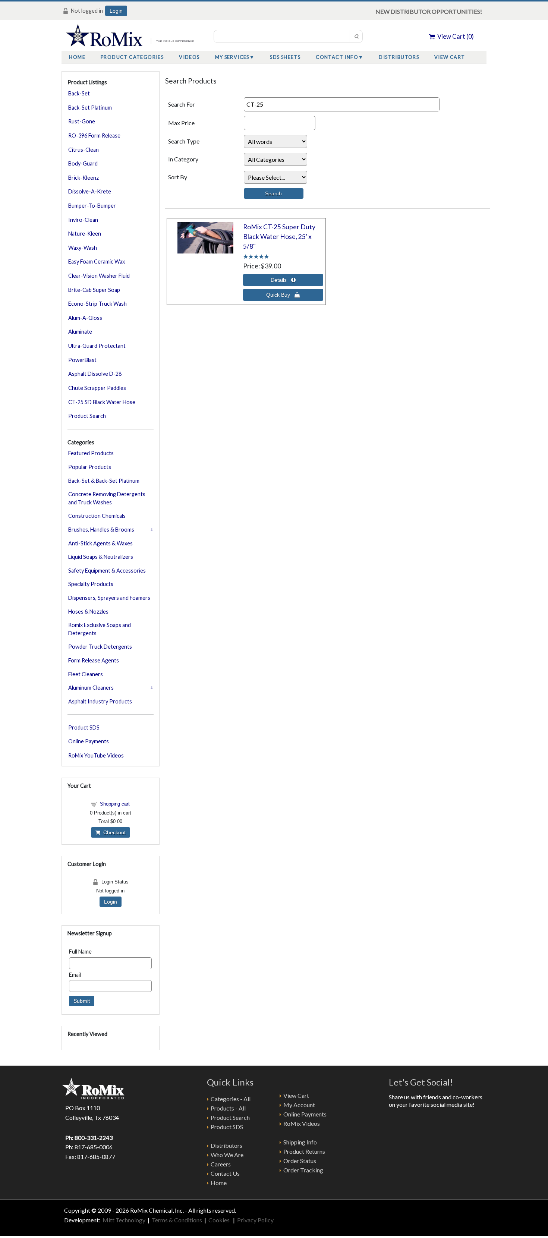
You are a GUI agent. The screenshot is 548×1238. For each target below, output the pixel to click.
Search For (181, 104)
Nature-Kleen (84, 233)
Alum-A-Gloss (85, 318)
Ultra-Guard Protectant (97, 346)
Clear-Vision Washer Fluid (99, 276)
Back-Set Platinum (90, 107)
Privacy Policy (255, 1219)
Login (116, 10)
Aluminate (80, 331)
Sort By (177, 176)
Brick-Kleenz (83, 177)
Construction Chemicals (97, 516)
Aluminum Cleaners (91, 687)
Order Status (299, 1160)
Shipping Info (300, 1142)
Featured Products (91, 453)
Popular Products (89, 467)
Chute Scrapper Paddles (97, 388)
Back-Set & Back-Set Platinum (103, 481)
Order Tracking (303, 1170)
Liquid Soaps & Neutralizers (100, 557)
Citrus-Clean (83, 150)
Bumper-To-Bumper (92, 205)
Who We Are (227, 1154)
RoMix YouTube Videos (96, 755)
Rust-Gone (81, 121)
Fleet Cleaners (85, 674)
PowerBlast (82, 360)
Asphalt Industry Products (100, 701)
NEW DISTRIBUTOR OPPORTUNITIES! (428, 11)
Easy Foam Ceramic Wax (96, 261)
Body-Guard (83, 163)
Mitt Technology (123, 1219)
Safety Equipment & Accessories (107, 570)
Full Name (80, 951)
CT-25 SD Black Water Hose (101, 402)
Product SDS (84, 727)
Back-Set (79, 93)
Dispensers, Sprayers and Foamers (109, 598)
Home (77, 57)
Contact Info (337, 57)
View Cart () (454, 36)
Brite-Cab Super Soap (94, 290)
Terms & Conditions (177, 1219)
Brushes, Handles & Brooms (101, 529)
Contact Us (225, 1173)
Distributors (399, 57)
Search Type (183, 141)
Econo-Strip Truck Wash (97, 303)
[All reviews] (256, 255)
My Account (299, 1104)
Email (75, 974)
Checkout (113, 832)
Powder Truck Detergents (100, 646)
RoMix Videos (301, 1123)
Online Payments (88, 741)
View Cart (449, 57)
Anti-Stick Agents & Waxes (100, 543)
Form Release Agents (93, 660)
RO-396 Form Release (94, 135)
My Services (232, 57)
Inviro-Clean (83, 220)
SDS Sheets (285, 57)
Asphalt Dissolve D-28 (95, 374)
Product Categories (132, 57)
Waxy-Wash (82, 248)
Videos (189, 57)
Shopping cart (115, 804)
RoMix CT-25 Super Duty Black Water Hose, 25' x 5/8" (279, 237)
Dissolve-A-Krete (89, 191)
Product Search (87, 416)
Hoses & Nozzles (88, 611)
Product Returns (304, 1151)
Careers (221, 1164)
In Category (183, 159)
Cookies (219, 1219)
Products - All (228, 1108)
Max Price (181, 122)
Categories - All (231, 1098)
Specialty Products (90, 584)
